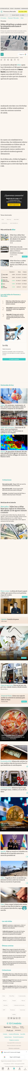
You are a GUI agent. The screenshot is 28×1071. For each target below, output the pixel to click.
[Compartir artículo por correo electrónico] (15, 60)
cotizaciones (4, 223)
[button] (24, 908)
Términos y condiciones (14, 1048)
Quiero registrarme (14, 204)
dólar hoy (9, 219)
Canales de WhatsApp (14, 1034)
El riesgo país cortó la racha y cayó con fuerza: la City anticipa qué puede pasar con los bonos (15, 316)
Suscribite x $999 (23, 11)
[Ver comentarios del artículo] (18, 60)
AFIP (4, 1009)
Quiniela (5, 1005)
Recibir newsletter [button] (15, 359)
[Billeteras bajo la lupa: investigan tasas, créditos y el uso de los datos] (14, 778)
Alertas (19, 1069)
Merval (23, 1000)
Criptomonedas (22, 996)
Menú (3, 1069)
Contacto (5, 1034)
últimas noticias (4, 8)
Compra (25, 272)
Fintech (14, 1000)
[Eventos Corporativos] (15, 1027)
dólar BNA (16, 219)
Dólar (11, 8)
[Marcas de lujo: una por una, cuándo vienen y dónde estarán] (14, 673)
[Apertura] (7, 1027)
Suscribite (22, 1034)
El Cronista (3, 18)
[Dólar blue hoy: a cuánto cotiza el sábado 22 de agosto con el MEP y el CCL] (5, 263)
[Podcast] (10, 1030)
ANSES (14, 1014)
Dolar (8, 1069)
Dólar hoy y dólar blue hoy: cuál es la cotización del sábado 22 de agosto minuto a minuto (16, 302)
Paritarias (12, 1009)
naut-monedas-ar (14, 223)
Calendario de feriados (19, 1005)
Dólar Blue (11, 996)
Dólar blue (17, 8)
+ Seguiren (23, 55)
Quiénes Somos (8, 1037)
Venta (19, 272)
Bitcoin (5, 1000)
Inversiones (22, 1009)
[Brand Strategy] (22, 1027)
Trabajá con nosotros (14, 1040)
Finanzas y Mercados (13, 18)
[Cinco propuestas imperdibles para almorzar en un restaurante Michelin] (14, 724)
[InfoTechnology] (18, 1030)
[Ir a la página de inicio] (2, 11)
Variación (11, 272)
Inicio (14, 1069)
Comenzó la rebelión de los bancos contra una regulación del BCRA (16, 309)
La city (5, 345)
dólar (22, 18)
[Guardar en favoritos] (2, 54)
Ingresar (25, 1069)
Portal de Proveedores (18, 1037)
